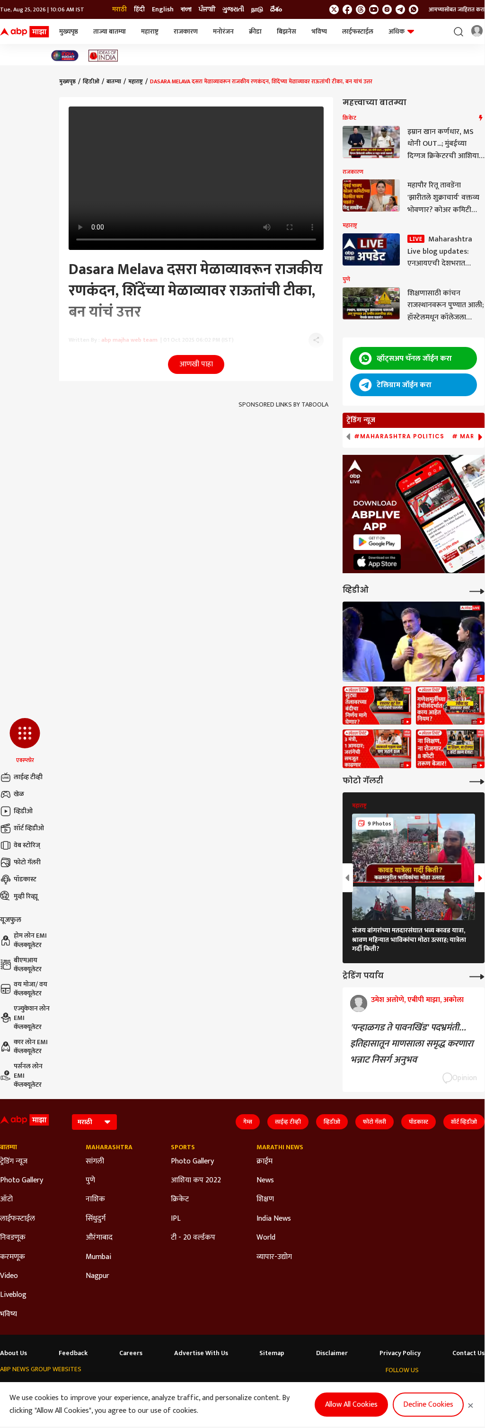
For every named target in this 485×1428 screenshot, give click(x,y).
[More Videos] (477, 590)
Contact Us (468, 1353)
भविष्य (319, 31)
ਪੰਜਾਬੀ (207, 9)
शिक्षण (265, 1199)
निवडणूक (13, 1238)
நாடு (257, 9)
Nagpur (97, 1276)
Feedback (73, 1353)
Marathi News (279, 1147)
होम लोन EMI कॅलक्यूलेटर (30, 940)
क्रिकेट (180, 1199)
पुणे (90, 1180)
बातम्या (113, 81)
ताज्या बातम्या (109, 31)
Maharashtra (109, 1147)
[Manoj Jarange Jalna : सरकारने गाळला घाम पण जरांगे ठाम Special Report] (377, 748)
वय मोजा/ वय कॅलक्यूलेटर (30, 989)
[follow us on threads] (360, 9)
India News (273, 1219)
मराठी (119, 9)
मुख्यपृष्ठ (68, 31)
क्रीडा (255, 31)
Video (9, 1276)
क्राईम (264, 1161)
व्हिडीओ (23, 811)
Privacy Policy (400, 1353)
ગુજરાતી (233, 9)
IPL (176, 1219)
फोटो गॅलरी (27, 862)
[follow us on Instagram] (387, 9)
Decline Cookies (428, 1404)
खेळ (19, 794)
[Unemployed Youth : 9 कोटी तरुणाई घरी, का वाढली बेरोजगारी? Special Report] (450, 748)
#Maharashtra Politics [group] (399, 436)
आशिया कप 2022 (196, 1180)
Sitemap (271, 1353)
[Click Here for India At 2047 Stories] (65, 56)
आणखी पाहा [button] (196, 364)
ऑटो (6, 1199)
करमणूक (12, 1257)
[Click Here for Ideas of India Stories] (103, 56)
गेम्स (247, 1121)
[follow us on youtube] (373, 9)
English (163, 9)
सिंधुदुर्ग (96, 1219)
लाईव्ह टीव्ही (28, 777)
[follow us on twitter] (334, 9)
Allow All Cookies (351, 1404)
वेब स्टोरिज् (27, 845)
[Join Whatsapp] (413, 9)
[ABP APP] (377, 542)
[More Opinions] (477, 975)
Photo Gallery (21, 1180)
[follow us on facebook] (347, 9)
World (265, 1238)
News (265, 1180)
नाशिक (95, 1199)
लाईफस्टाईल (357, 31)
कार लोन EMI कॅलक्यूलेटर (31, 1047)
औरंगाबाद (99, 1238)
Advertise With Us (201, 1353)
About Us (13, 1353)
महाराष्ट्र (150, 31)
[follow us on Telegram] (400, 9)
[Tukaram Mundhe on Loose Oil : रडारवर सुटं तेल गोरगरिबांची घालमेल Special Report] (377, 705)
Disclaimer (332, 1353)
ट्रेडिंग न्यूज (13, 1161)
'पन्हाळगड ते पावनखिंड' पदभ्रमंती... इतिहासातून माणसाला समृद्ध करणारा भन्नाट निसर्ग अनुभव (411, 1044)
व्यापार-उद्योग (274, 1257)
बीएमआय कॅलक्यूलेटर (28, 965)
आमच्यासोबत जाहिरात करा (457, 9)
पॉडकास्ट (25, 879)
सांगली (95, 1161)
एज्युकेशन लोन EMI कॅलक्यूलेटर (32, 1018)
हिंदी (139, 9)
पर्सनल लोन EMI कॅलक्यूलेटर (28, 1076)
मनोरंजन (223, 31)
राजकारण (186, 31)
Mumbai (98, 1257)
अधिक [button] (396, 31)
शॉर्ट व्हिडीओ (29, 828)
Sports (183, 1147)
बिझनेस (286, 31)
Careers (130, 1353)
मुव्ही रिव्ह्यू (26, 896)
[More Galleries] (477, 780)
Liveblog (13, 1295)
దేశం (276, 9)
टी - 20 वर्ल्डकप (193, 1238)
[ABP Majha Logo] (24, 31)
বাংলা (186, 9)
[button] (25, 741)
